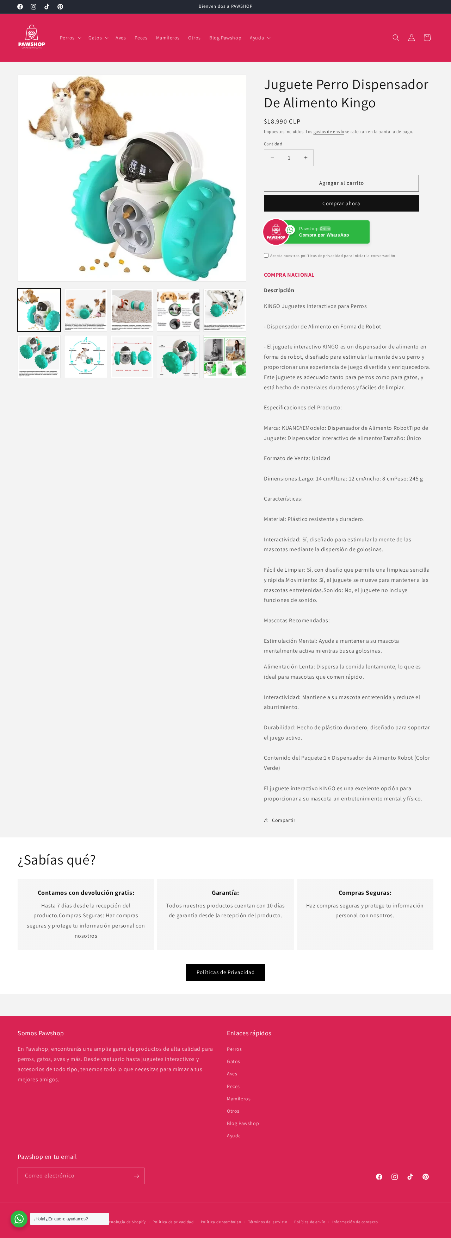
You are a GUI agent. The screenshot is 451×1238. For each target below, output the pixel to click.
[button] (70, 37)
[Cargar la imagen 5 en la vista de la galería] (224, 310)
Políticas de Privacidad (226, 972)
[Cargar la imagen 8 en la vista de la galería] (132, 356)
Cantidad (273, 144)
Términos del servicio (268, 1221)
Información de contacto (355, 1221)
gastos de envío (329, 131)
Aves (232, 1073)
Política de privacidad (173, 1221)
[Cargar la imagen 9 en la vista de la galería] (178, 356)
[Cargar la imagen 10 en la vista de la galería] (224, 356)
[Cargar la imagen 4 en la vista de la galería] (178, 310)
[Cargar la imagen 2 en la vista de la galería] (85, 310)
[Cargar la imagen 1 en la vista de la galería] (39, 310)
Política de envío (309, 1221)
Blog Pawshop (243, 1123)
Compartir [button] (283, 820)
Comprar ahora (341, 203)
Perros (234, 1049)
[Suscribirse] (136, 1176)
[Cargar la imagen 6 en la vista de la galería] (39, 356)
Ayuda (234, 1135)
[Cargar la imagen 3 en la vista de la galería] (132, 310)
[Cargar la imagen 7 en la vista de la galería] (85, 356)
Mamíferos (239, 1098)
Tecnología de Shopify (125, 1221)
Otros (233, 1111)
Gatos (233, 1061)
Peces (233, 1086)
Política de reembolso (221, 1221)
